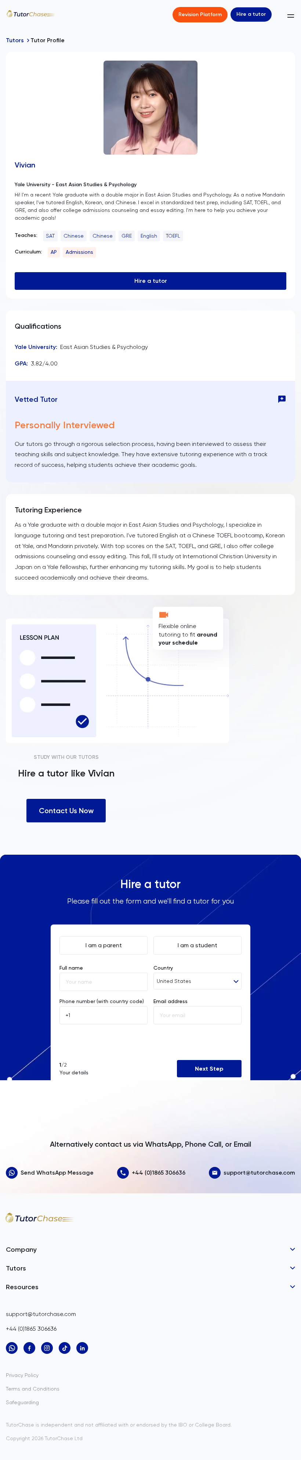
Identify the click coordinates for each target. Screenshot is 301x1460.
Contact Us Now (66, 810)
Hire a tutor (251, 14)
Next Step (209, 1068)
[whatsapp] (12, 1348)
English (149, 236)
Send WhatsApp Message (57, 1172)
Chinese (74, 236)
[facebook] (29, 1348)
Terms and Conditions (32, 1389)
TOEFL (173, 236)
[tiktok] (64, 1348)
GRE (127, 236)
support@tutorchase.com (259, 1172)
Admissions (79, 252)
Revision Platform (200, 14)
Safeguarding (22, 1402)
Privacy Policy (22, 1375)
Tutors (15, 40)
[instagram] (47, 1348)
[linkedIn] (82, 1348)
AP (54, 252)
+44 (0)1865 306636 (158, 1172)
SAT (50, 236)
